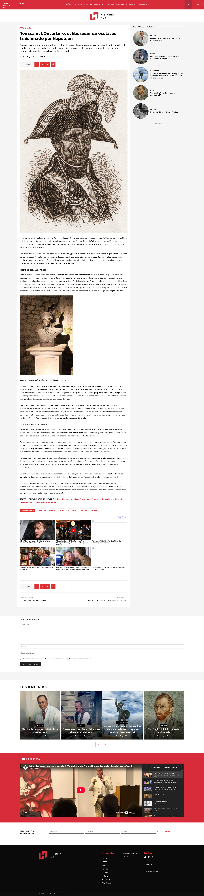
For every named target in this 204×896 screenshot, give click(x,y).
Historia (120, 4)
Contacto (148, 864)
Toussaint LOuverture (88, 510)
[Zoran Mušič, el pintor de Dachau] (141, 111)
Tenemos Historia (130, 853)
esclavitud (41, 510)
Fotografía (106, 879)
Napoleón (72, 510)
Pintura (78, 4)
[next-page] (105, 744)
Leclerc (62, 510)
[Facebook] (194, 3)
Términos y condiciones (151, 871)
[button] (188, 4)
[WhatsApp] (53, 64)
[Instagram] (198, 3)
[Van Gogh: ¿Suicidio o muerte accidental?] (141, 93)
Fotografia (131, 4)
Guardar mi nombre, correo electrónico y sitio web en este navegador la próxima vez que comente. (57, 659)
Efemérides (144, 4)
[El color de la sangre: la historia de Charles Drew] (141, 38)
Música (69, 4)
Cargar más (158, 124)
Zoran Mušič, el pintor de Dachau (164, 112)
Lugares (110, 4)
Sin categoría (155, 71)
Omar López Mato (30, 57)
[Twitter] (202, 3)
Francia (52, 510)
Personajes (99, 4)
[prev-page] (98, 744)
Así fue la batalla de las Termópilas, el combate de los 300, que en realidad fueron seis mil (166, 76)
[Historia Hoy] (102, 16)
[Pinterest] (47, 64)
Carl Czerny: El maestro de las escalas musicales (107, 600)
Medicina (88, 4)
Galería (126, 857)
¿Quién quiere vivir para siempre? (33, 600)
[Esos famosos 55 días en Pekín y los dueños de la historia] (141, 56)
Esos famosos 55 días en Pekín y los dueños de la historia (166, 58)
